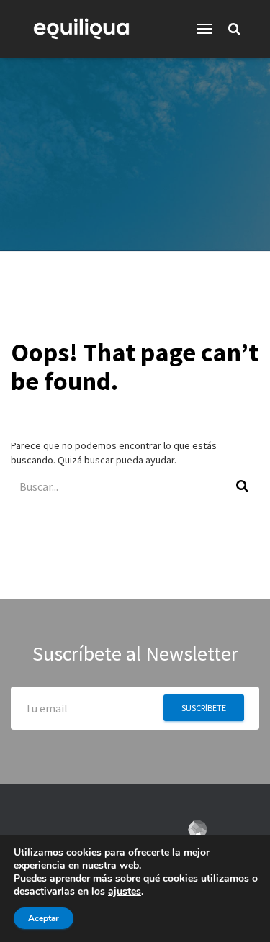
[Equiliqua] (87, 28)
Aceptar (43, 918)
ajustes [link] (124, 891)
